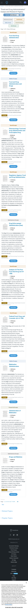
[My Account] (25, 2)
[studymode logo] (10, 2)
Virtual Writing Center (14, 552)
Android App (14, 562)
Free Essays (14, 550)
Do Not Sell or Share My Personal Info (14, 607)
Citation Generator (13, 558)
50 (17, 501)
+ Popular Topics (7, 518)
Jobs (11, 573)
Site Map (14, 578)
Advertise (13, 571)
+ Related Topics (7, 511)
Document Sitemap (14, 546)
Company (13, 569)
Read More (13, 73)
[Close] (26, 582)
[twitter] (14, 536)
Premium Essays (14, 548)
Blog (14, 576)
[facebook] (10, 536)
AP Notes (13, 554)
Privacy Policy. (8, 604)
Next (3, 504)
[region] (14, 595)
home (2, 6)
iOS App (14, 560)
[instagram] (17, 536)
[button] (2, 2)
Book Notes (14, 556)
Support (14, 580)
